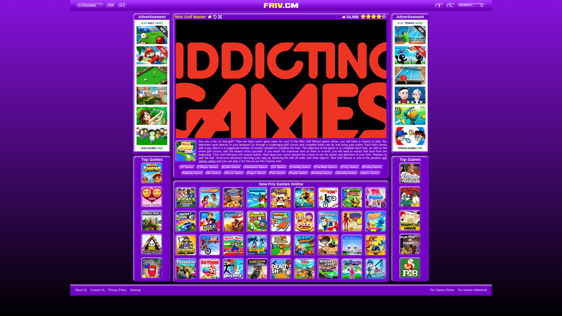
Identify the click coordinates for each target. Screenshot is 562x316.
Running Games (322, 173)
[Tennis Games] (410, 150)
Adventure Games (256, 167)
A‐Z (122, 5)
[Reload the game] (215, 17)
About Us (81, 290)
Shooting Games (346, 173)
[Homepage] (209, 17)
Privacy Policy (117, 290)
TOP (111, 5)
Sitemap (135, 290)
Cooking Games (300, 167)
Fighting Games (192, 173)
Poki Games (277, 173)
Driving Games (372, 167)
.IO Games (187, 167)
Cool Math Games (326, 167)
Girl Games (214, 173)
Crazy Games (349, 167)
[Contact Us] (451, 5)
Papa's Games (257, 173)
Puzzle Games (299, 173)
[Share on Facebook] (439, 5)
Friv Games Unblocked (472, 290)
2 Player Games (208, 167)
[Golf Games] (151, 150)
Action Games (231, 167)
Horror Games (234, 173)
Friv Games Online (442, 290)
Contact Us (97, 290)
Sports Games (370, 173)
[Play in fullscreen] (220, 17)
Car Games (279, 167)
